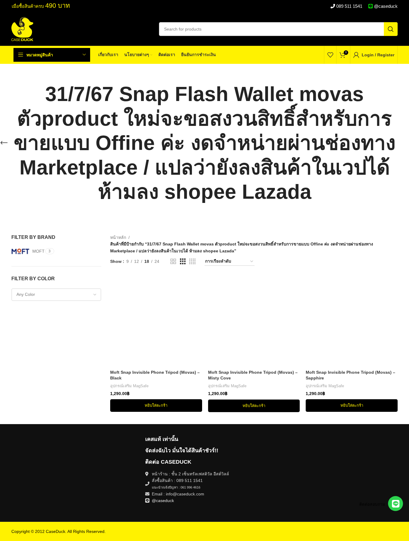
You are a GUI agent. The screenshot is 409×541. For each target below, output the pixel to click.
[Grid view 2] (173, 261)
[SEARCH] (391, 29)
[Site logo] (22, 28)
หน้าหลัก (118, 237)
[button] (156, 405)
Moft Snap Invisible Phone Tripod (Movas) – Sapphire (350, 375)
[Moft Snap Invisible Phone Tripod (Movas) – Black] (156, 321)
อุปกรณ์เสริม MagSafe (129, 386)
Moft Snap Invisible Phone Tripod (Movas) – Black (155, 375)
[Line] (395, 503)
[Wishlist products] (330, 55)
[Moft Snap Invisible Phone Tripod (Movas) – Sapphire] (352, 321)
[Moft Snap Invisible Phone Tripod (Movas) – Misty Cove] (254, 321)
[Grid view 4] (192, 261)
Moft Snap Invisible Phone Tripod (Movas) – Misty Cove (253, 375)
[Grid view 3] (183, 261)
